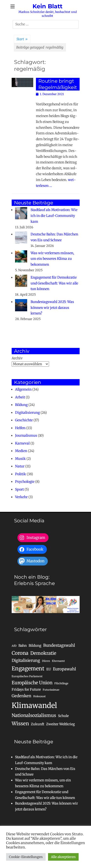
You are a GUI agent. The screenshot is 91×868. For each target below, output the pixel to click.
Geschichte (24, 420)
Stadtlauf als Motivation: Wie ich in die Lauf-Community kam (54, 216)
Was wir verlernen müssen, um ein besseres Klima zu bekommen (52, 259)
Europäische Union (32, 683)
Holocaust (39, 696)
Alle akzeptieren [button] (63, 857)
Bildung (21, 405)
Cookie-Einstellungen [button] (26, 857)
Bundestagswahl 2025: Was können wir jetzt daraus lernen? (52, 308)
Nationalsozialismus (34, 715)
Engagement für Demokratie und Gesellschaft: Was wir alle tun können (54, 283)
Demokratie (43, 653)
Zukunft (37, 724)
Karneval (22, 443)
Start (22, 39)
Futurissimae (51, 689)
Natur (20, 466)
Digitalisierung (27, 412)
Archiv (17, 358)
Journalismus (26, 435)
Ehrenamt (58, 661)
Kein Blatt (47, 6)
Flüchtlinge (61, 683)
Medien (21, 451)
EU (48, 669)
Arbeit (20, 397)
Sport (19, 489)
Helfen (20, 428)
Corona (20, 653)
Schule (63, 716)
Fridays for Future (26, 689)
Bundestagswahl (59, 645)
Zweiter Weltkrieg (60, 724)
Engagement (28, 668)
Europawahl (64, 668)
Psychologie (24, 481)
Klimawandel (34, 705)
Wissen (20, 723)
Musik (20, 458)
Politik (20, 474)
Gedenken (21, 695)
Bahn (22, 645)
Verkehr (21, 497)
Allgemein (23, 389)
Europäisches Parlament (27, 676)
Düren (46, 661)
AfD (14, 645)
